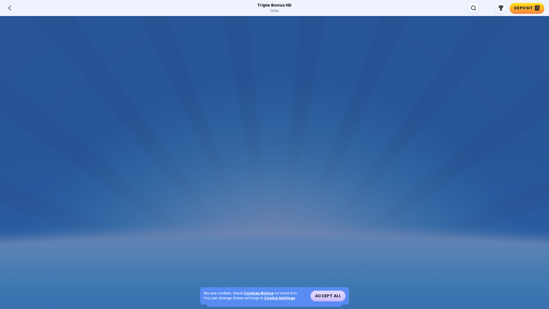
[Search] (473, 8)
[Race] (501, 8)
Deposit (523, 8)
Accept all (328, 296)
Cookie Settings (279, 298)
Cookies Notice (258, 293)
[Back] (10, 8)
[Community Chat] (487, 8)
